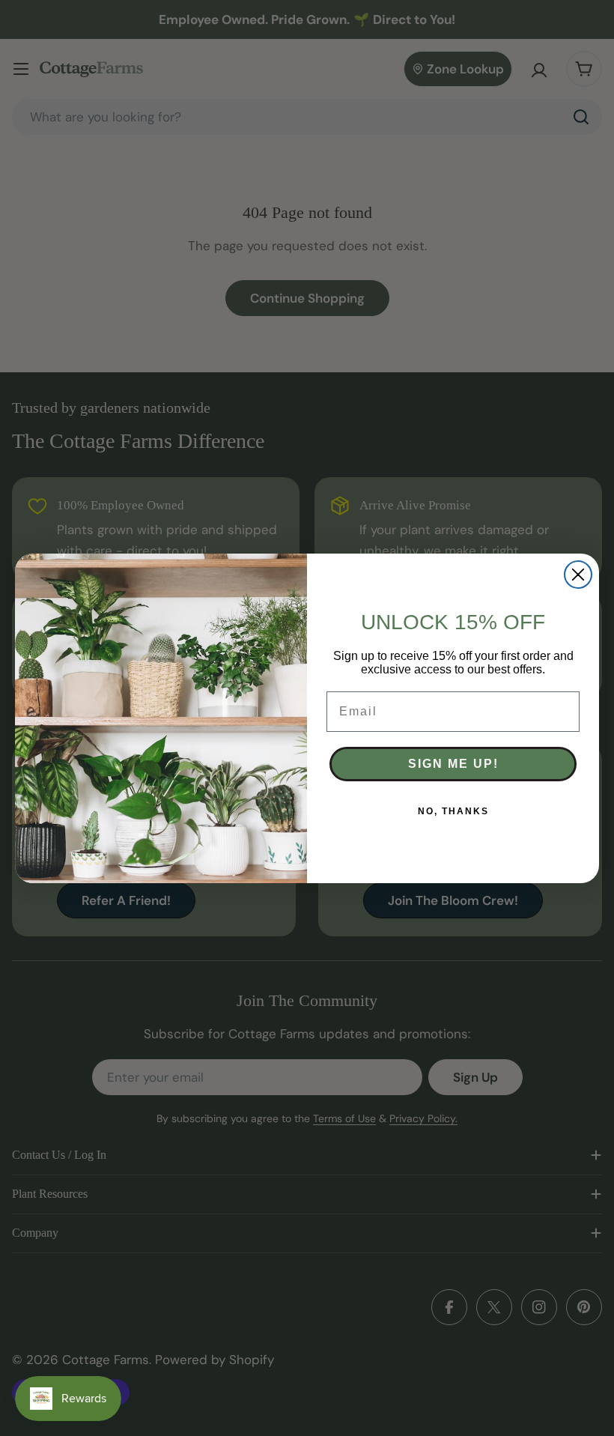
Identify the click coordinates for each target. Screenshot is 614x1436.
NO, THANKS (453, 811)
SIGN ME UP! (453, 763)
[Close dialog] (578, 574)
